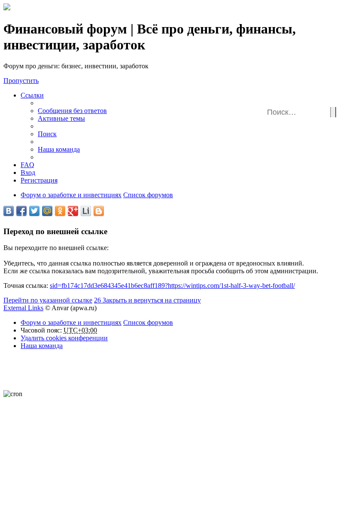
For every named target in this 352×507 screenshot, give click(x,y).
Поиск (333, 112)
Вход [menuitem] (28, 172)
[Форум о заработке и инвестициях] (6, 8)
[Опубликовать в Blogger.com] (99, 211)
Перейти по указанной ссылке (47, 300)
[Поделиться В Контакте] (8, 211)
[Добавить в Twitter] (34, 211)
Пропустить (21, 80)
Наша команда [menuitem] (59, 149)
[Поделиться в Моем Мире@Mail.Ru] (47, 211)
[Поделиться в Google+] (73, 211)
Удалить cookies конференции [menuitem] (64, 338)
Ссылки (32, 95)
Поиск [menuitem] (47, 133)
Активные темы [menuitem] (61, 118)
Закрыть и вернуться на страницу (147, 300)
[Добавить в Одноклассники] (60, 211)
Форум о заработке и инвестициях (71, 322)
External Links (23, 308)
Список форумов (148, 322)
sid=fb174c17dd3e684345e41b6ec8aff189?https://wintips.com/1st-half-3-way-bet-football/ (172, 285)
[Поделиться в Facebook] (21, 211)
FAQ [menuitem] (27, 164)
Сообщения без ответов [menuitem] (72, 110)
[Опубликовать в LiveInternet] (86, 211)
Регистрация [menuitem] (39, 180)
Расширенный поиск (338, 114)
